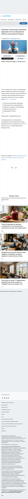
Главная (2, 428)
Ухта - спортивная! (11, 99)
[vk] (12, 168)
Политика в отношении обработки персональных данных (11, 423)
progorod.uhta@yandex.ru (6, 444)
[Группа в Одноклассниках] (4, 398)
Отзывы (2, 414)
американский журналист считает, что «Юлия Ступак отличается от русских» (14, 157)
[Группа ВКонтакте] (7, 56)
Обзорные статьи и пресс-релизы (7, 402)
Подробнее (4, 487)
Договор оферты (4, 404)
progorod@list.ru (4, 442)
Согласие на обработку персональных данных (9, 421)
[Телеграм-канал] (20, 59)
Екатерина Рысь (15, 38)
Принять (23, 23)
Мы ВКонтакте (18, 19)
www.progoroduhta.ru (12, 435)
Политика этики (4, 407)
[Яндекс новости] (20, 56)
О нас (2, 416)
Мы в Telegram (11, 19)
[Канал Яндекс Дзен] (7, 59)
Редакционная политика (5, 409)
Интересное (3, 430)
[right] (26, 19)
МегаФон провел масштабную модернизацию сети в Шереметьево (13, 199)
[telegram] (16, 168)
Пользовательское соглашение (7, 419)
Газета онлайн (4, 19)
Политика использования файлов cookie (8, 426)
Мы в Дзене (24, 19)
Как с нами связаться (5, 411)
